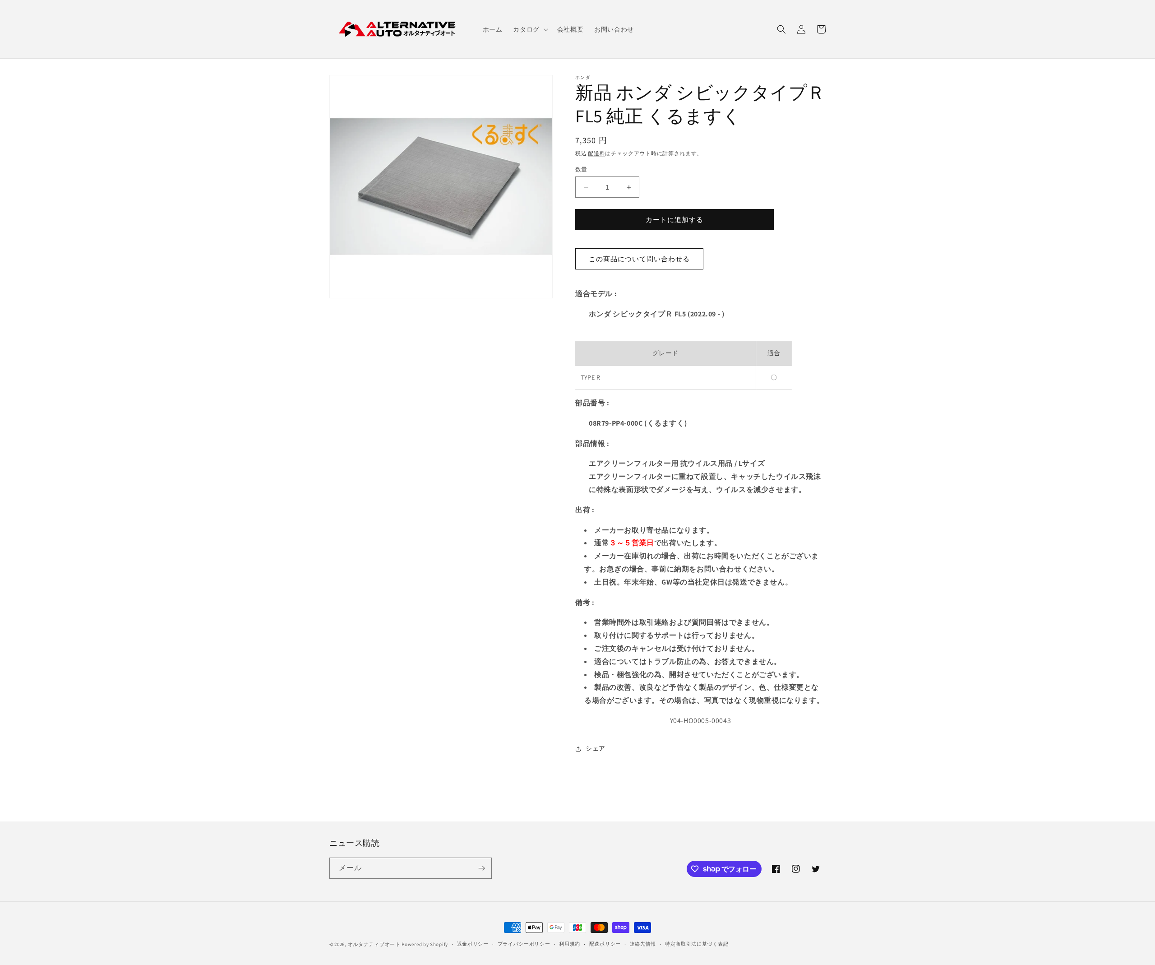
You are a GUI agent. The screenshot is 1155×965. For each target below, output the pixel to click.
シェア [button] (595, 748)
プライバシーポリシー (524, 944)
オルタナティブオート (374, 944)
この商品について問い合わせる (639, 259)
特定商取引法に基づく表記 (696, 944)
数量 (581, 169)
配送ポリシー (605, 944)
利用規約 (569, 944)
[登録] (481, 868)
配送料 (596, 153)
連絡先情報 (643, 944)
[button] (529, 29)
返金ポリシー (473, 944)
